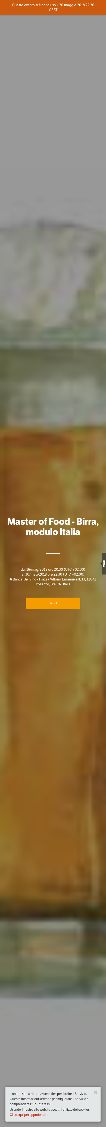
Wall (104, 563)
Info (53, 603)
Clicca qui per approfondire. (29, 1115)
